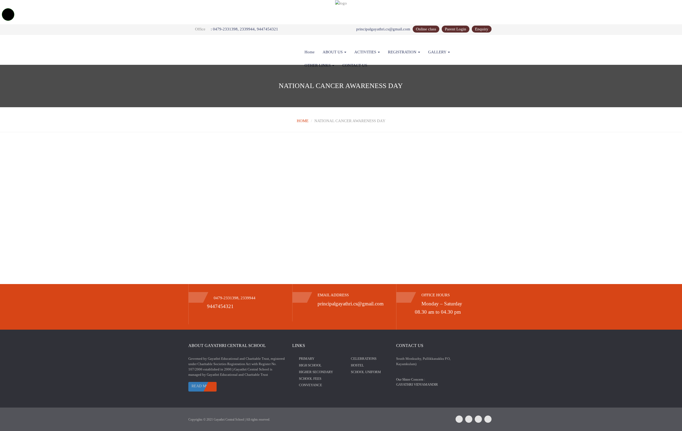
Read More (202, 386)
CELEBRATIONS (363, 359)
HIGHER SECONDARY (316, 372)
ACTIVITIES (365, 52)
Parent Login (455, 29)
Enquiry (481, 29)
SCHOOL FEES (310, 379)
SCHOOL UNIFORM (366, 372)
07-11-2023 (204, 162)
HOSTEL (357, 365)
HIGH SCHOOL (310, 365)
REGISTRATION (402, 52)
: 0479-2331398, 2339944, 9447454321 (244, 29)
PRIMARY (306, 359)
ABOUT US (333, 52)
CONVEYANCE (310, 385)
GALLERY (437, 52)
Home (310, 52)
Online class (426, 29)
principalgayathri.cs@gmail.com (383, 29)
